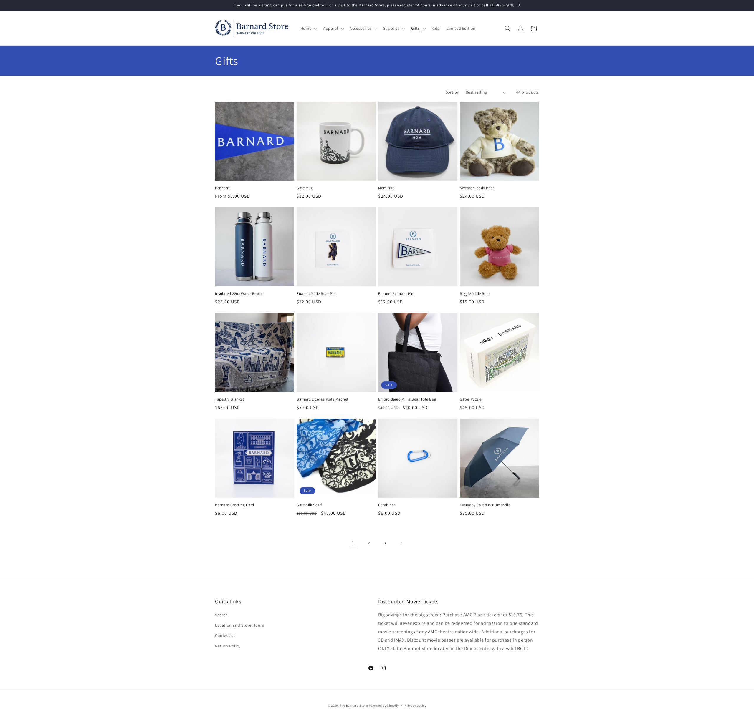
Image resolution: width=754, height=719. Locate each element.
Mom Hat (386, 188)
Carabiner (386, 505)
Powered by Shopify (384, 705)
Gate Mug (305, 188)
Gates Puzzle (470, 399)
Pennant (222, 188)
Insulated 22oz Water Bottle (238, 293)
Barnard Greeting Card (234, 505)
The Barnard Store (354, 705)
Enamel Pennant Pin (396, 293)
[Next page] (400, 543)
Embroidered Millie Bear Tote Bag (407, 399)
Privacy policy (415, 705)
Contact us (225, 635)
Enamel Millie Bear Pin (316, 293)
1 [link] (353, 542)
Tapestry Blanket (229, 399)
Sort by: (453, 92)
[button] (308, 28)
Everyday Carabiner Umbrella (485, 505)
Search (221, 614)
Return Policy (228, 646)
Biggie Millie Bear (475, 293)
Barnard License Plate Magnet (322, 399)
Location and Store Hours (239, 625)
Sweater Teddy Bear (477, 188)
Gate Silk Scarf (309, 505)
